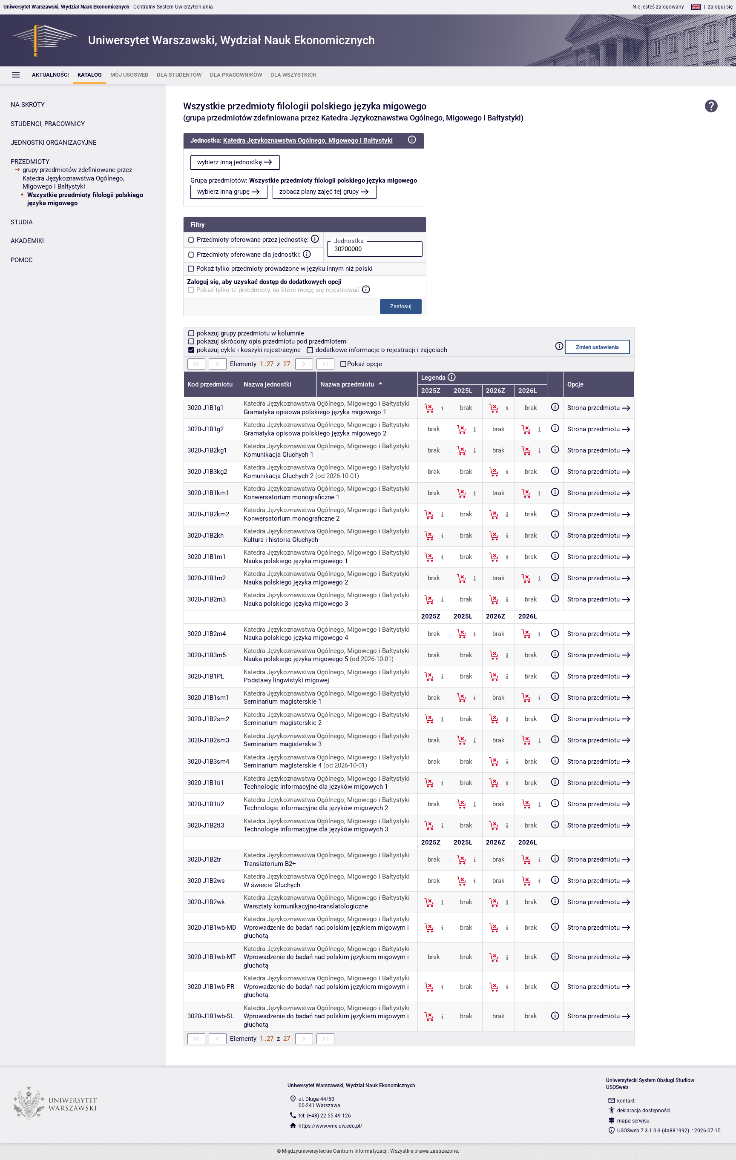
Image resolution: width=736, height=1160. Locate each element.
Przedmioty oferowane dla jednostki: (248, 254)
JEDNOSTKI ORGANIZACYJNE (54, 142)
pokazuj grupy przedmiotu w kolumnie (249, 333)
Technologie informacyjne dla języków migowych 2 (316, 808)
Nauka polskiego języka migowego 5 (296, 659)
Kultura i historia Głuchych (281, 540)
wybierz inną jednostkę (229, 162)
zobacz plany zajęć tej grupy (319, 191)
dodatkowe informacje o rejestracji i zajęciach (380, 350)
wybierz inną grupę (223, 191)
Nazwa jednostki (267, 384)
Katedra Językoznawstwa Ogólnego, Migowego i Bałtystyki (308, 140)
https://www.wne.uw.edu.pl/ (330, 1126)
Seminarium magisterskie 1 (283, 701)
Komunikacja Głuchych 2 (278, 476)
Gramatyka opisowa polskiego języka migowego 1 (315, 412)
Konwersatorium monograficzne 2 (291, 518)
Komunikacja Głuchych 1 (278, 454)
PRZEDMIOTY (30, 162)
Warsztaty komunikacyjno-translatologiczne (306, 906)
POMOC (22, 260)
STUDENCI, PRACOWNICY (48, 124)
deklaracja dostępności (643, 1111)
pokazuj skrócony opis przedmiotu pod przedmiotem (270, 341)
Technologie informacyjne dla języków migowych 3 (316, 829)
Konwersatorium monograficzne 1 (291, 497)
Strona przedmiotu (593, 408)
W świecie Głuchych (272, 885)
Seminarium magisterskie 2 (283, 723)
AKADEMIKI (27, 241)
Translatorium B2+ (270, 864)
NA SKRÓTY (28, 105)
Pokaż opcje (364, 364)
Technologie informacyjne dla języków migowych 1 (316, 787)
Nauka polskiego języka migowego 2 (296, 582)
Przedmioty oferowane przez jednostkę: (252, 239)
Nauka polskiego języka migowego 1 (296, 561)
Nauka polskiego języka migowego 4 (296, 638)
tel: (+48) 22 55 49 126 (325, 1116)
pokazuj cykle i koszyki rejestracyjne (248, 350)
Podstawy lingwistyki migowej (286, 680)
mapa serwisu (633, 1121)
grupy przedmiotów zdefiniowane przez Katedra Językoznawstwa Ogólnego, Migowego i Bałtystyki (77, 178)
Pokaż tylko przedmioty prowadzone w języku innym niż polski (284, 268)
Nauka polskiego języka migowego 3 (296, 603)
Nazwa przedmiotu (348, 384)
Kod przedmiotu (210, 384)
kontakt (626, 1101)
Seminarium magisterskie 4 (283, 765)
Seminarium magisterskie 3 (283, 744)
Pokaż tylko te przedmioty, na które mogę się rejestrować (277, 290)
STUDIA (22, 222)
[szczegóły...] (442, 408)
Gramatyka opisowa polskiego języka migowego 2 (315, 433)
